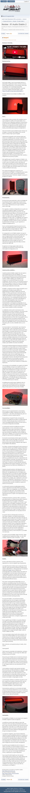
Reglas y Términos (14, 788)
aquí (10, 570)
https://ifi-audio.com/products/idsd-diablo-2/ (12, 91)
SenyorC (6, 37)
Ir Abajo (3, 33)
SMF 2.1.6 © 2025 (8, 789)
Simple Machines (16, 789)
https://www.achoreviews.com (8, 771)
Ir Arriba (3, 779)
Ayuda (8, 788)
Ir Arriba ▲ (21, 788)
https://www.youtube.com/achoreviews (10, 773)
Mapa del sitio (22, 789)
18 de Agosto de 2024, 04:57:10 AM (9, 40)
